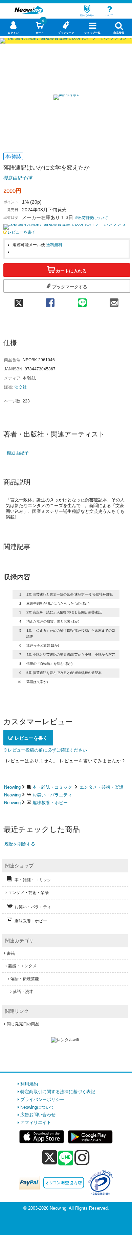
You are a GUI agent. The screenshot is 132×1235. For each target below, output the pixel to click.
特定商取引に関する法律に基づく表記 (57, 1091)
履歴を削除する (19, 843)
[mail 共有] (114, 300)
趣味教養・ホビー (50, 802)
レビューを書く (21, 232)
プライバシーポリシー (42, 1099)
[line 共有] (82, 300)
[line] (65, 1158)
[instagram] (82, 1157)
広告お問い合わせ (38, 1114)
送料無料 (54, 244)
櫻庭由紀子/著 (18, 178)
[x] (49, 1157)
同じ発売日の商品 (23, 1024)
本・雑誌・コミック (52, 787)
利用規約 (29, 1083)
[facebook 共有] (50, 300)
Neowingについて (37, 1107)
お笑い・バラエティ (52, 794)
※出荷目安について (91, 218)
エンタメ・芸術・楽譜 (102, 787)
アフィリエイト (35, 1122)
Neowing (12, 787)
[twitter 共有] (18, 300)
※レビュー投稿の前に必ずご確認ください (45, 750)
